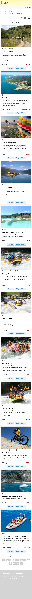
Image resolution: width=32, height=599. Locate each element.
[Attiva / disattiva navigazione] (29, 7)
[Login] (21, 18)
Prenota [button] (10, 68)
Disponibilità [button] (20, 68)
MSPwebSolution (18, 573)
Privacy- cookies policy (12, 581)
